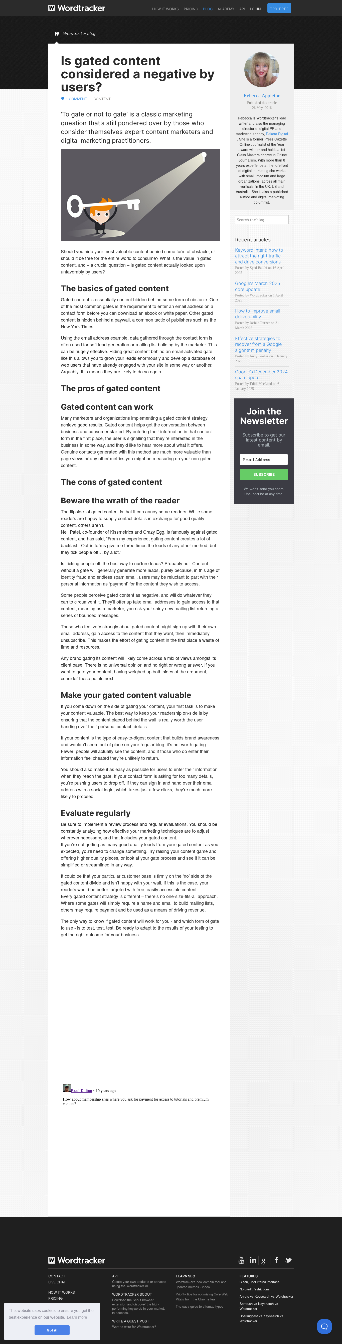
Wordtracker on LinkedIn (253, 1260)
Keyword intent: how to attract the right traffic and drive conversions (259, 255)
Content (102, 99)
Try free (279, 9)
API (242, 9)
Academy (226, 9)
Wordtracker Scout (132, 1294)
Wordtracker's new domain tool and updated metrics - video (201, 1284)
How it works (165, 9)
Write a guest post (130, 1321)
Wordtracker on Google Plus (264, 1260)
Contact (56, 1276)
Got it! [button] (52, 1330)
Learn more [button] (77, 1317)
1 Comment (76, 99)
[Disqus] (140, 1015)
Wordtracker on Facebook (276, 1260)
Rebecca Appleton (262, 95)
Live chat (57, 1282)
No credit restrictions (255, 1289)
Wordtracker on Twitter (288, 1260)
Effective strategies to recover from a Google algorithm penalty (258, 344)
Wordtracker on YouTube (241, 1260)
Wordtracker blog (79, 33)
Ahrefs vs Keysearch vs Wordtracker (266, 1296)
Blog (208, 9)
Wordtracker (76, 8)
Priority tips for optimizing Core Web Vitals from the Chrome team (202, 1296)
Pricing (191, 9)
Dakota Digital (277, 133)
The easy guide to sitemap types (199, 1306)
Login (255, 9)
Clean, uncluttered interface (259, 1281)
